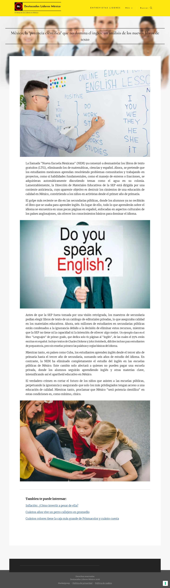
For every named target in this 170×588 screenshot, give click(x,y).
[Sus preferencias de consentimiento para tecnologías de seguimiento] (165, 583)
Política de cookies (103, 583)
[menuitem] (105, 8)
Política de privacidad (82, 583)
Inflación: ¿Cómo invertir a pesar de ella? (52, 505)
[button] (146, 8)
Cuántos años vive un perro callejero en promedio (58, 512)
